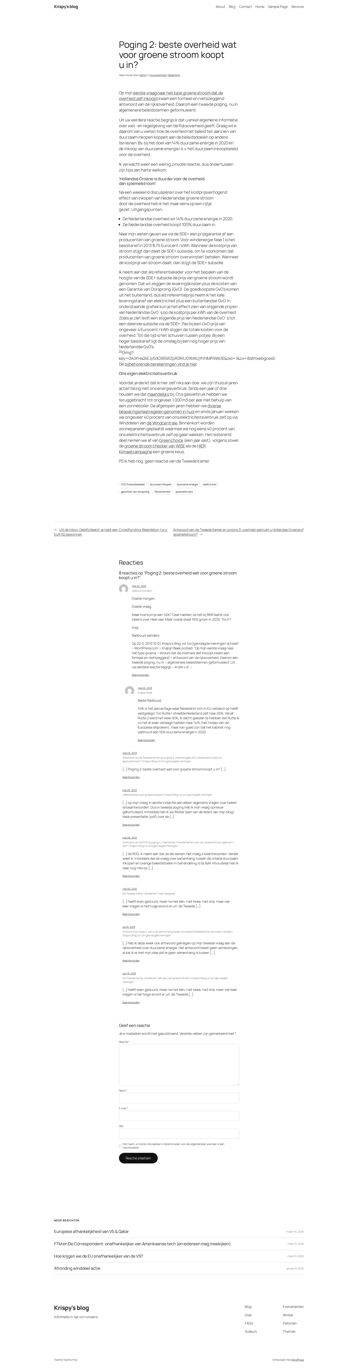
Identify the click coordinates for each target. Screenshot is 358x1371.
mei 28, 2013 (130, 837)
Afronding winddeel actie (77, 1268)
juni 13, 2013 (129, 973)
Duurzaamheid (158, 75)
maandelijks (158, 394)
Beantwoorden (140, 675)
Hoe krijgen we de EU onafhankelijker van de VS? (98, 1256)
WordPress (297, 1359)
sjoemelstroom (184, 491)
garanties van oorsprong (135, 491)
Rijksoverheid (162, 491)
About (220, 6)
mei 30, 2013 (130, 889)
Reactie (124, 1042)
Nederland (174, 75)
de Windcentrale (162, 423)
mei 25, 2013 (130, 790)
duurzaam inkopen (160, 484)
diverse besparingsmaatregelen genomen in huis (170, 408)
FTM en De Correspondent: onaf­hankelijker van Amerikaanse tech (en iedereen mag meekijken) (142, 1244)
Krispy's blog (66, 6)
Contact (245, 6)
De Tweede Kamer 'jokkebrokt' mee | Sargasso (149, 893)
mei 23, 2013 (130, 753)
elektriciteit (210, 484)
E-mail (123, 1108)
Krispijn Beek (145, 692)
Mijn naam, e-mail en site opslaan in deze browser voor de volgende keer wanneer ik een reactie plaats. (173, 1145)
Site (121, 1126)
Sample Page (278, 6)
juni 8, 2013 (129, 927)
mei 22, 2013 (139, 586)
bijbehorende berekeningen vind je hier (161, 364)
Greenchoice (171, 440)
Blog (232, 6)
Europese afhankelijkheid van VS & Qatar (91, 1231)
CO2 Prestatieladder (133, 484)
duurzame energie (187, 484)
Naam (123, 1090)
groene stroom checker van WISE (154, 446)
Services (297, 6)
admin (143, 75)
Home (259, 6)
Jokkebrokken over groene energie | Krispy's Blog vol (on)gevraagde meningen (167, 794)
